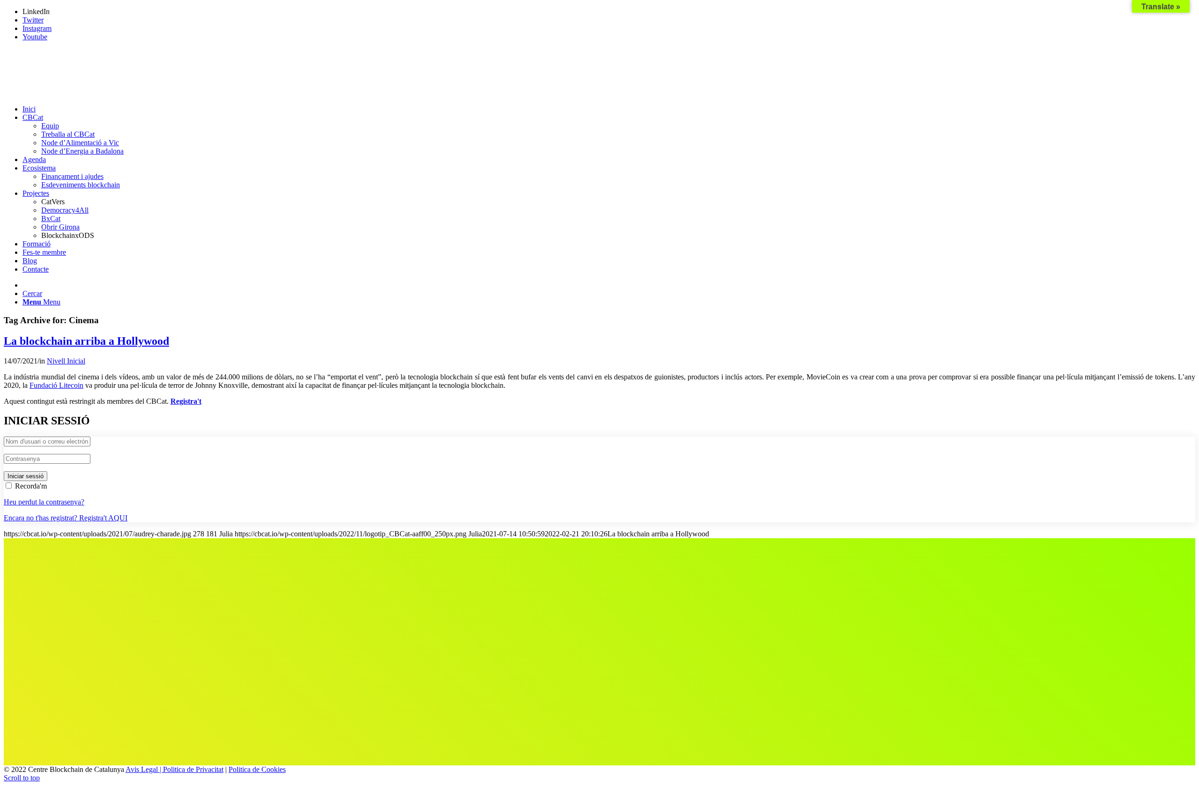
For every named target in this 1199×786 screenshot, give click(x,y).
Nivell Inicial (66, 361)
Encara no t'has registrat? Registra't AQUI (65, 518)
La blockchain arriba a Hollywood (86, 341)
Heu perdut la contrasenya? (44, 502)
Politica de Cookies (257, 769)
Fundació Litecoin (56, 385)
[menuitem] (608, 109)
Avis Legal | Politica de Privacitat (174, 769)
